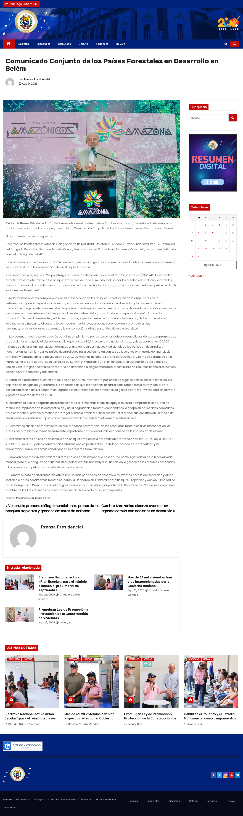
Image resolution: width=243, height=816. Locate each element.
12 (226, 232)
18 (219, 240)
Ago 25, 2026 (46, 594)
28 (192, 256)
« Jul (192, 276)
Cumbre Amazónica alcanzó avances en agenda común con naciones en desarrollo (137, 508)
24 (212, 248)
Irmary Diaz (67, 622)
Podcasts (102, 44)
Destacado (14, 659)
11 (219, 232)
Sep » (200, 276)
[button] (225, 44)
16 (206, 240)
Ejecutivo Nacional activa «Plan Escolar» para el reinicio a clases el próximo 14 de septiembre (62, 583)
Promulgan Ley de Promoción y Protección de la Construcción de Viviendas (63, 614)
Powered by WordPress (17, 799)
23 (205, 248)
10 (213, 232)
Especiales (44, 44)
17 (212, 240)
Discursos (64, 44)
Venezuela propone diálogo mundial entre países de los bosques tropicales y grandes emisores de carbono (52, 508)
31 (212, 256)
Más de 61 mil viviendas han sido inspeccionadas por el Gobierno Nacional (150, 581)
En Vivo (120, 44)
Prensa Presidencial (37, 79)
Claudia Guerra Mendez (23, 724)
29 (199, 256)
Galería (83, 44)
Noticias (24, 44)
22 (199, 248)
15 (199, 240)
